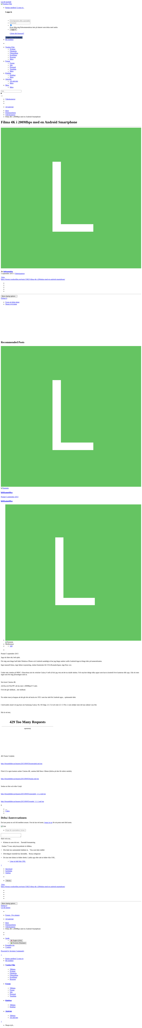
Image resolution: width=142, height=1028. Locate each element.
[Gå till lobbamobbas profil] (71, 268)
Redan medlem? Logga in (14, 8)
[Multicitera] (6, 809)
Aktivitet (8, 79)
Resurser (13, 57)
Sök (11, 65)
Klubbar (8, 73)
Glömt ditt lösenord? (17, 33)
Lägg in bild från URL (18, 861)
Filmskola (13, 51)
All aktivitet (14, 81)
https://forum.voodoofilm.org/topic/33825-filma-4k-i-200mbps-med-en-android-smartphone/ (33, 279)
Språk (7, 938)
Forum (7, 61)
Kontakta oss (9, 945)
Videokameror (20, 273)
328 (11, 646)
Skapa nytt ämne (11, 304)
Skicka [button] (8, 881)
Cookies (8, 947)
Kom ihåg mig (15, 27)
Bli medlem (9, 40)
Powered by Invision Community (12, 951)
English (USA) (17, 940)
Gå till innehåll (6, 2)
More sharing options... (9, 296)
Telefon (8, 873)
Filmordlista (14, 53)
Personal (13, 67)
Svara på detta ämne (12, 302)
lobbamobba (8, 271)
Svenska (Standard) (19, 943)
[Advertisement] (71, 323)
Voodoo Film (10, 47)
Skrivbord (8, 869)
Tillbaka (12, 969)
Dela (3, 277)
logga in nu (48, 822)
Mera (11, 59)
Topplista (13, 69)
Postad (9, 497)
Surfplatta (8, 871)
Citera (7, 811)
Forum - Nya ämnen (12, 915)
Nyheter (12, 49)
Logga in (13, 29)
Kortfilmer (13, 55)
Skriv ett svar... (6, 839)
